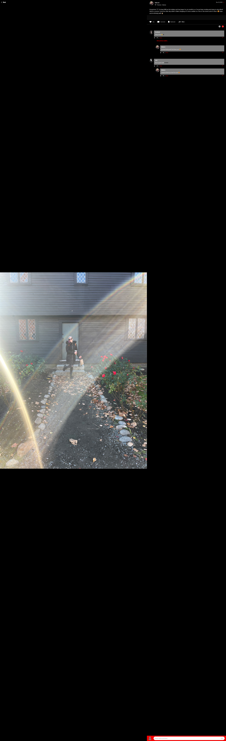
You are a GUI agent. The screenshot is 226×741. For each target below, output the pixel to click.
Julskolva (163, 72)
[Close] (3, 2)
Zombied (163, 49)
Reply (161, 37)
